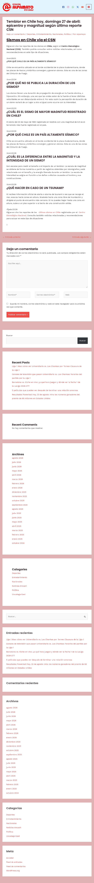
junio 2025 (17, 517)
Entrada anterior (12, 237)
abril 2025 (16, 526)
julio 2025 (16, 513)
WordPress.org (13, 871)
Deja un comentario (15, 34)
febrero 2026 (18, 483)
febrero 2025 (18, 535)
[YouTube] (82, 7)
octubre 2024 (18, 543)
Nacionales (58, 34)
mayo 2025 (17, 522)
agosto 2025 (17, 509)
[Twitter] (77, 7)
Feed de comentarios (16, 866)
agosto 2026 (17, 458)
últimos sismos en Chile (49, 212)
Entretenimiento (43, 34)
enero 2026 (17, 488)
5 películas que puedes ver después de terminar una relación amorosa (45, 390)
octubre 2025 (18, 501)
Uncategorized (18, 594)
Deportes (31, 34)
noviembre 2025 (19, 496)
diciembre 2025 (19, 492)
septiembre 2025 (20, 505)
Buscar (9, 335)
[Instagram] (68, 7)
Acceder (10, 858)
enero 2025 (17, 539)
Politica (67, 34)
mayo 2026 (17, 471)
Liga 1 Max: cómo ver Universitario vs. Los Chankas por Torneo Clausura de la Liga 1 (45, 639)
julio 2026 (16, 462)
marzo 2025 (17, 530)
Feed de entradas (14, 862)
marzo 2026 (17, 479)
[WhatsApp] (73, 7)
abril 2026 (16, 475)
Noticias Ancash (19, 586)
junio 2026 (17, 466)
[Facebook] (63, 7)
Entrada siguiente (81, 237)
